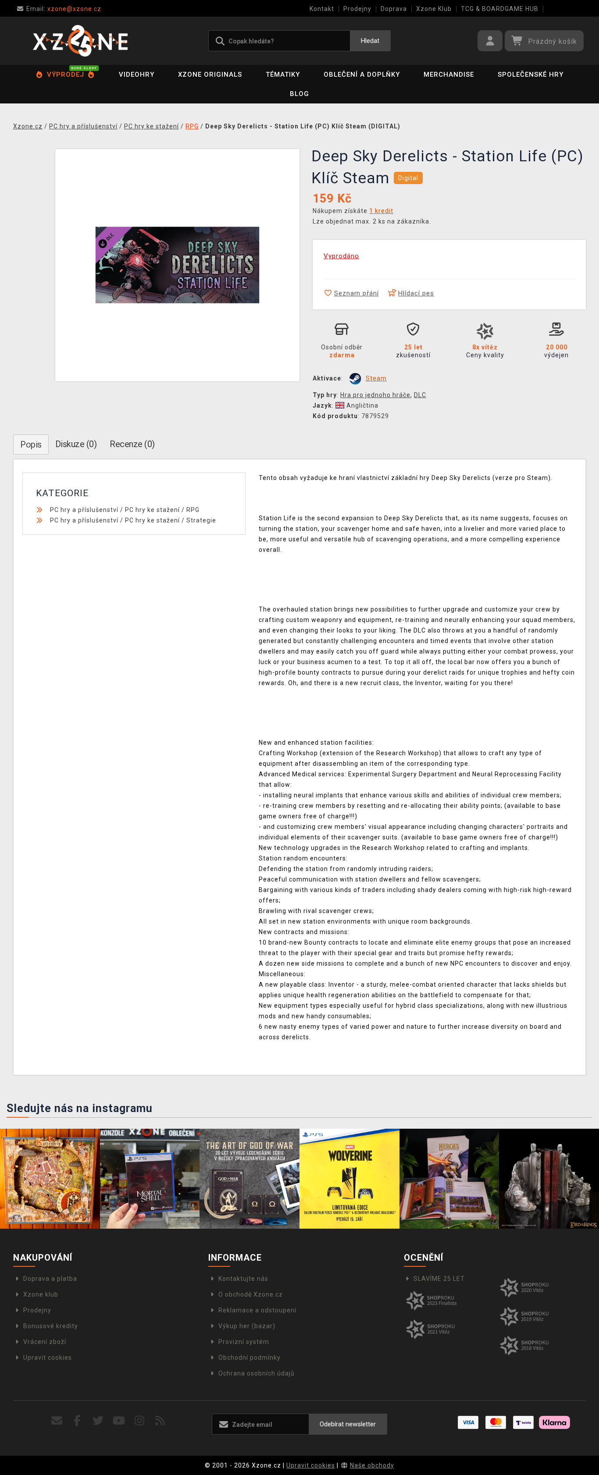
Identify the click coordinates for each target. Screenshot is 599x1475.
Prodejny (357, 8)
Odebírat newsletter (348, 1424)
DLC (420, 394)
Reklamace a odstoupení (257, 1310)
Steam (376, 378)
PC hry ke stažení (152, 509)
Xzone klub (40, 1294)
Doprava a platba (50, 1278)
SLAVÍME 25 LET (439, 1278)
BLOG (299, 94)
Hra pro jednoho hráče (375, 394)
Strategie (201, 520)
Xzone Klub (434, 8)
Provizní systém (243, 1341)
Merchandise (449, 74)
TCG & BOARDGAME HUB (499, 8)
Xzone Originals (210, 74)
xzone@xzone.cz (63, 8)
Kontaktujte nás (243, 1278)
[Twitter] (98, 1421)
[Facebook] (77, 1421)
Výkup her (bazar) (246, 1325)
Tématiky (283, 74)
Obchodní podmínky (249, 1357)
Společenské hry (530, 74)
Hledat (370, 41)
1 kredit (381, 210)
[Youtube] (119, 1421)
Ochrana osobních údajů (256, 1373)
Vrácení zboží (44, 1341)
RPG (193, 509)
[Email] (57, 1421)
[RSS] (160, 1421)
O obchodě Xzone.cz (250, 1294)
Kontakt (322, 8)
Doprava (394, 8)
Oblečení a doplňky (362, 74)
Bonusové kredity (50, 1325)
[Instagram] (139, 1421)
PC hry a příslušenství (84, 509)
